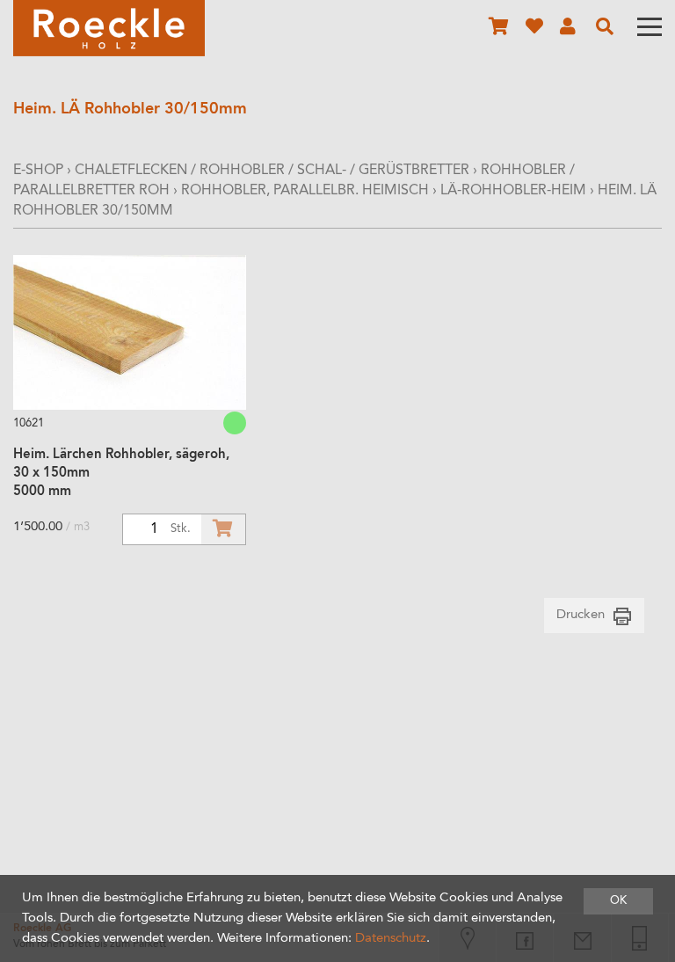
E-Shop (38, 171)
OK (618, 901)
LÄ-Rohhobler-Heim (513, 191)
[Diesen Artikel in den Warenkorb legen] (223, 529)
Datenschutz (390, 938)
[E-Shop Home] (109, 28)
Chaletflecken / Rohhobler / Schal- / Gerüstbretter (272, 171)
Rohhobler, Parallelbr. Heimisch (306, 191)
